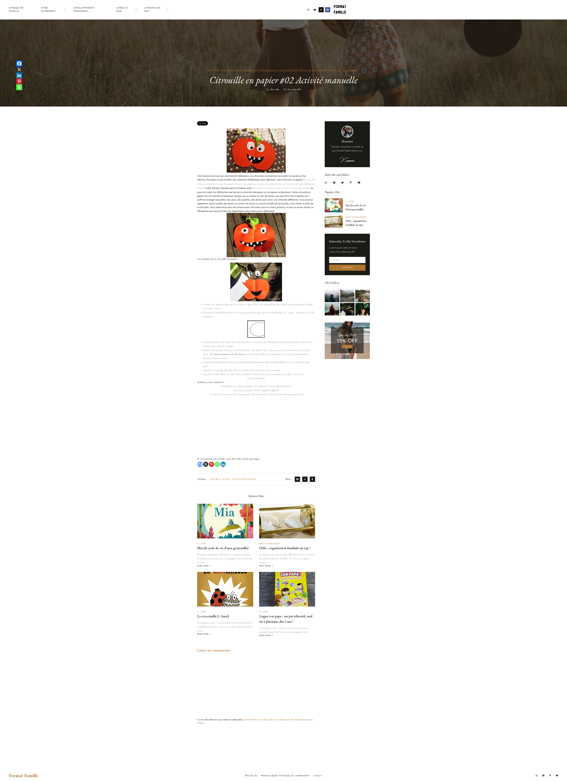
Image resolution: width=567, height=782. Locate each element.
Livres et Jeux (122, 9)
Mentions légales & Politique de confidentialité (285, 776)
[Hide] (17, 93)
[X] (205, 464)
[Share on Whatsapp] (305, 479)
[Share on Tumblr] (312, 479)
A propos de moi (152, 9)
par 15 (275, 390)
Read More (203, 566)
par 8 (265, 390)
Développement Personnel (84, 9)
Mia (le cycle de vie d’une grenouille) (222, 548)
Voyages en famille (16, 9)
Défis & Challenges (269, 544)
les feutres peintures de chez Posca (228, 354)
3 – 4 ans (201, 544)
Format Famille (23, 775)
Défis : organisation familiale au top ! (284, 548)
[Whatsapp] (217, 464)
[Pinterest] (211, 464)
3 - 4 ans (350, 202)
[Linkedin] (223, 464)
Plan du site (251, 776)
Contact (317, 776)
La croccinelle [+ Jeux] (213, 616)
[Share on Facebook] (297, 479)
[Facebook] (200, 464)
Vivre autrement (48, 9)
